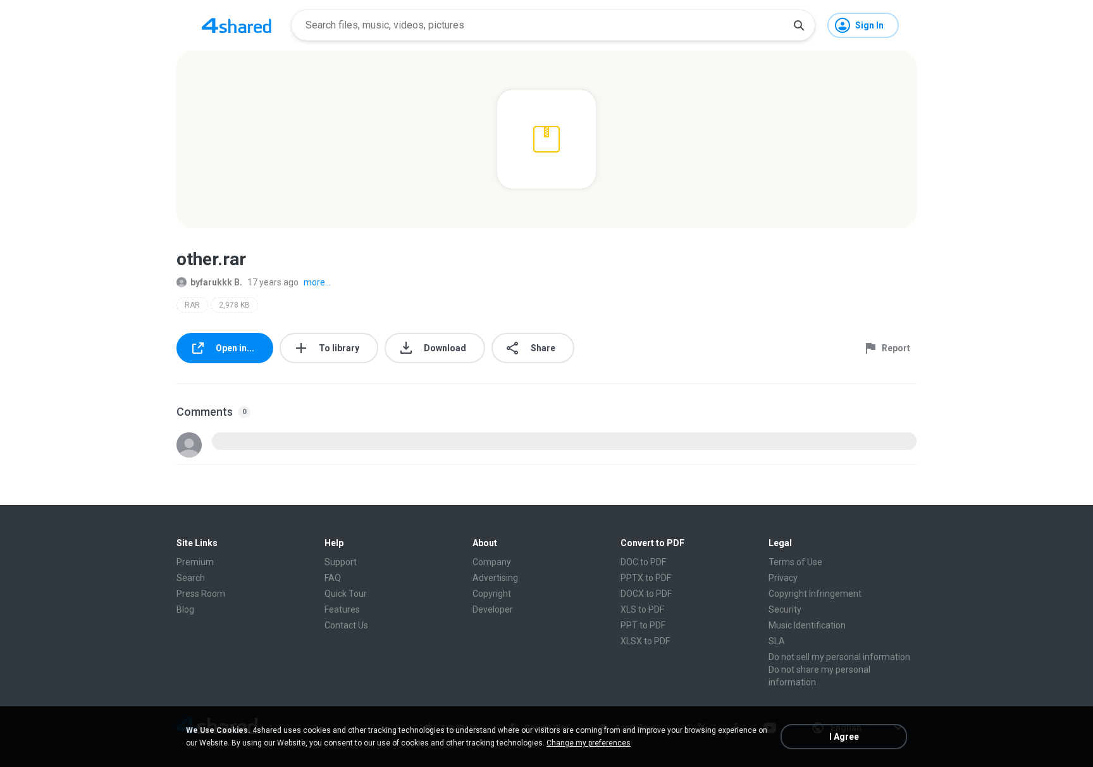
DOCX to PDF (646, 594)
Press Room (200, 594)
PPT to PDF (643, 625)
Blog (185, 609)
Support (340, 562)
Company (491, 562)
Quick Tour (345, 594)
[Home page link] (236, 25)
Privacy (783, 578)
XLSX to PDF (645, 641)
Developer (492, 609)
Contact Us (346, 625)
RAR (192, 305)
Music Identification (807, 625)
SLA (777, 641)
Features (342, 609)
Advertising (495, 578)
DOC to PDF (643, 562)
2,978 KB (234, 305)
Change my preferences (588, 743)
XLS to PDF (642, 609)
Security (785, 609)
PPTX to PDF (646, 578)
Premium (195, 562)
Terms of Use (795, 562)
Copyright (491, 594)
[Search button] (799, 25)
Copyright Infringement (815, 594)
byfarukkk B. (216, 282)
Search (190, 578)
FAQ (332, 578)
